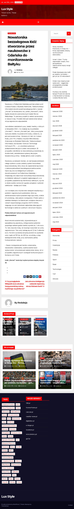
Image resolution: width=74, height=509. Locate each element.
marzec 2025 (57, 174)
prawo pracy (6, 471)
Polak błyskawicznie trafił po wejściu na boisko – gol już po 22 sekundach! (61, 74)
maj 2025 (56, 164)
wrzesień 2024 (58, 203)
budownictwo (17, 418)
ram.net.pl (29, 412)
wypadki (5, 482)
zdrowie (12, 482)
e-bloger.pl (30, 425)
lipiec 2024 (56, 212)
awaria (4, 415)
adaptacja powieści (8, 404)
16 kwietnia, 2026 (47, 366)
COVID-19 (11, 422)
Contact (70, 505)
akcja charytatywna (8, 408)
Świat (54, 264)
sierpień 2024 (57, 207)
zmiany (19, 482)
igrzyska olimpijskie (8, 440)
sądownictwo (6, 475)
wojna (11, 478)
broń (9, 418)
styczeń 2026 (57, 126)
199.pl (28, 403)
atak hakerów (15, 411)
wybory (17, 478)
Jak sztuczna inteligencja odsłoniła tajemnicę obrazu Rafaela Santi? (34, 283)
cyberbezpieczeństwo (9, 425)
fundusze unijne (16, 433)
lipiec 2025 (56, 155)
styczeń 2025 (57, 183)
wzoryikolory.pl (31, 434)
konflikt (19, 447)
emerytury (13, 429)
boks (3, 418)
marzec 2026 (57, 116)
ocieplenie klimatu (7, 461)
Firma (55, 240)
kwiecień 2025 (57, 169)
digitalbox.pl (30, 421)
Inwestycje (56, 245)
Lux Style (7, 9)
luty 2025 (56, 179)
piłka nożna (5, 464)
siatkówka (15, 471)
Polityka (55, 255)
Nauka (55, 250)
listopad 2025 (57, 135)
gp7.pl (28, 439)
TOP (54, 274)
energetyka (5, 433)
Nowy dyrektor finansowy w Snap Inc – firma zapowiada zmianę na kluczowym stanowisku (61, 51)
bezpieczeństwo (13, 415)
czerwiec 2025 (58, 159)
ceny (4, 422)
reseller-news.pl (31, 416)
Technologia (11, 33)
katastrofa (5, 447)
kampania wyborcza (8, 443)
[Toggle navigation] (38, 22)
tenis (14, 475)
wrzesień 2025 (58, 145)
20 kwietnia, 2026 (12, 366)
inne (17, 440)
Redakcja (19, 70)
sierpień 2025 (57, 150)
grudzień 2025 (58, 131)
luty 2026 (56, 121)
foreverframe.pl (31, 407)
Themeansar (4, 506)
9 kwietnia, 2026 (47, 386)
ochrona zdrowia (7, 457)
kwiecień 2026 (58, 111)
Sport (55, 259)
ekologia (5, 429)
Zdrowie (55, 279)
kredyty (4, 450)
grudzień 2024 (58, 188)
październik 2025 (59, 140)
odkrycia (18, 461)
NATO (11, 450)
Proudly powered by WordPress (10, 504)
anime (18, 408)
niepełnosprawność (8, 454)
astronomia (5, 411)
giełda (4, 436)
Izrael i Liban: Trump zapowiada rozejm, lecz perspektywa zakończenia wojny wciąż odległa (61, 63)
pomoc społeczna (7, 468)
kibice (12, 447)
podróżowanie (16, 464)
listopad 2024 (57, 193)
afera (17, 404)
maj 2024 (56, 222)
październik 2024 (59, 198)
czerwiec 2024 (58, 217)
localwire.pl (30, 430)
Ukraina (4, 478)
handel (10, 436)
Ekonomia (56, 235)
